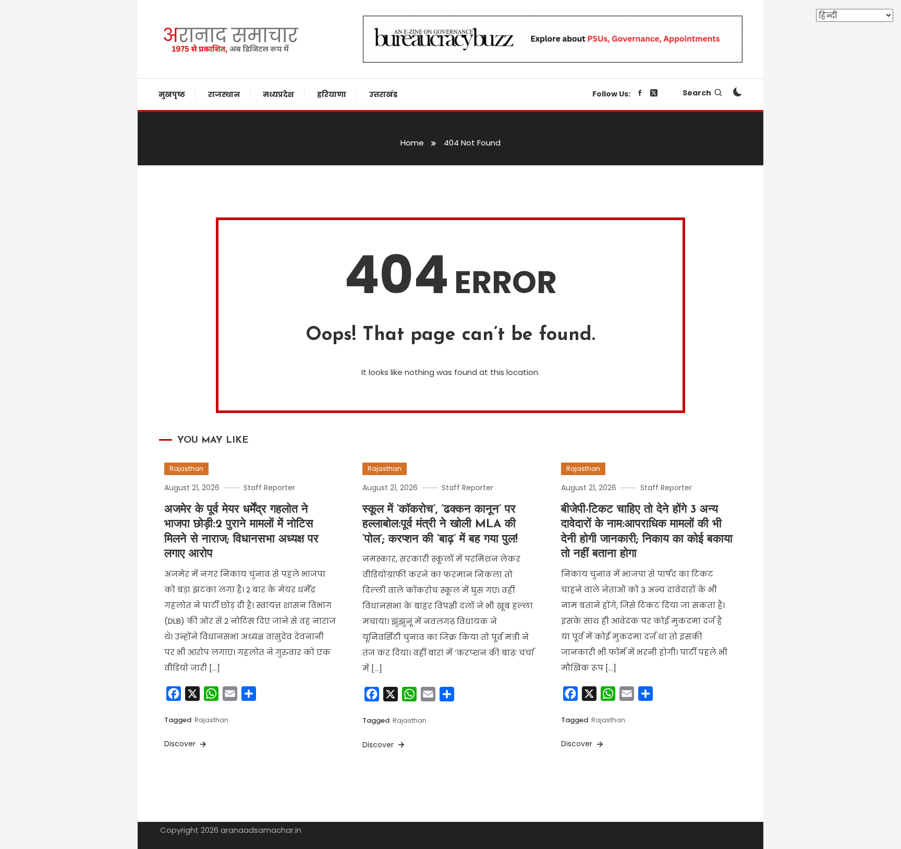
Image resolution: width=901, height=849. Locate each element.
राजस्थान (224, 94)
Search (697, 93)
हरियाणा (331, 94)
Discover (181, 743)
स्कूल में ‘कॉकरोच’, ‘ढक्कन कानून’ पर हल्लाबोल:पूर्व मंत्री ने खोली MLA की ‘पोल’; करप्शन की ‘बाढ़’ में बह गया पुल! (440, 524)
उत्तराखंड (383, 94)
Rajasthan (186, 468)
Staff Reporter (269, 487)
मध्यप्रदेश (278, 94)
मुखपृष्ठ (172, 94)
